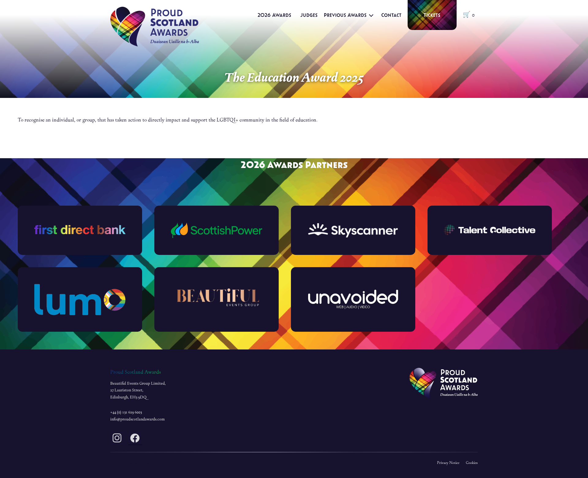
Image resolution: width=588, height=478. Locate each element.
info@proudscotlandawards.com (137, 419)
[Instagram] (117, 439)
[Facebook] (135, 439)
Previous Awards (345, 15)
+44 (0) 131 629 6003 (126, 412)
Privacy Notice (448, 463)
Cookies (472, 463)
